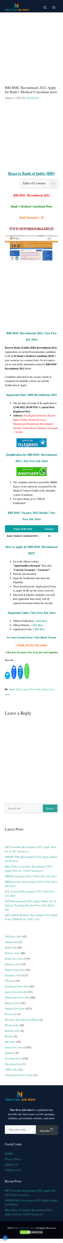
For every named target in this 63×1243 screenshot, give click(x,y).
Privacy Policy (13, 1159)
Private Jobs (12, 1025)
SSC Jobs (10, 1042)
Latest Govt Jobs (31, 689)
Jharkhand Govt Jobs (17, 986)
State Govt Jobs (13, 1047)
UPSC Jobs (11, 1069)
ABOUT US (11, 1164)
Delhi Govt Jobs (14, 958)
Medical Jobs (12, 1003)
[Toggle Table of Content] (51, 183)
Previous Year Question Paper (22, 1019)
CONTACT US (13, 1170)
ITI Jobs (9, 981)
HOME (9, 1153)
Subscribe (45, 1130)
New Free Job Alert (25, 1227)
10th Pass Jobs (13, 936)
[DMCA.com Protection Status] (31, 1233)
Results (9, 1036)
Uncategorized (13, 1064)
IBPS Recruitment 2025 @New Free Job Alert (31, 876)
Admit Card (11, 942)
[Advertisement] (31, 47)
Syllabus (10, 1053)
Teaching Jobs (13, 1058)
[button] (45, 7)
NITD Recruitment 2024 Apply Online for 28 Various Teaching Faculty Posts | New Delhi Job (30, 905)
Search (50, 808)
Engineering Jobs (15, 970)
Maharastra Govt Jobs (17, 997)
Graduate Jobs (13, 975)
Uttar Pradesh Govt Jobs (18, 1075)
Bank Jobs (15, 689)
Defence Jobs (12, 953)
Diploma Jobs (13, 964)
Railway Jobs (12, 1031)
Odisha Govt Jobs (15, 1008)
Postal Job (10, 1014)
